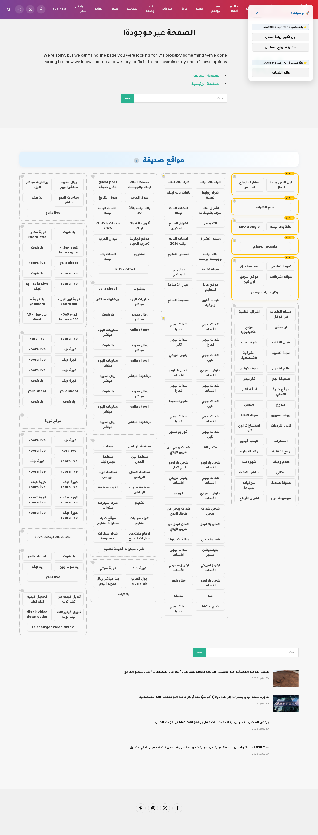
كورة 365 (139, 568)
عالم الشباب (265, 207)
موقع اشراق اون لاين (249, 279)
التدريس (210, 223)
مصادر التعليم (178, 254)
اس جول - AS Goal (37, 316)
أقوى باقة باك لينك (139, 225)
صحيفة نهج (281, 379)
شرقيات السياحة (249, 485)
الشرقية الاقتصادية (249, 355)
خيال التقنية (280, 342)
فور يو (178, 493)
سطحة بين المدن (139, 459)
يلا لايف (123, 594)
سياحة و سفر (80, 9)
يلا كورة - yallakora (37, 301)
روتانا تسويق (281, 415)
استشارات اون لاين (249, 427)
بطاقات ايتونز (178, 539)
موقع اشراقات (281, 277)
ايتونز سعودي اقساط (210, 372)
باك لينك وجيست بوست (210, 256)
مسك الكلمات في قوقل (281, 314)
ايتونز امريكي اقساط (178, 480)
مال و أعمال (234, 9)
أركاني (281, 472)
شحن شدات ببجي (210, 510)
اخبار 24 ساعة (178, 285)
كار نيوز (249, 379)
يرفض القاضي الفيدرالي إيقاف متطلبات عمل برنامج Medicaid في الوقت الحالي (212, 722)
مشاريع (139, 254)
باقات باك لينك (178, 192)
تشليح (139, 503)
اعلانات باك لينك (107, 256)
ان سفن (281, 327)
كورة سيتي (107, 568)
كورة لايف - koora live (69, 484)
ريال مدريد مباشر (140, 316)
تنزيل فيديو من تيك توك (69, 598)
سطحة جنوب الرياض (139, 489)
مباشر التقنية (249, 472)
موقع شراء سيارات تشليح (108, 520)
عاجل (183, 9)
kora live (37, 339)
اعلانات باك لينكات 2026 (52, 537)
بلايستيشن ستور (210, 552)
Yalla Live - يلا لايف (37, 286)
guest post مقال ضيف (107, 184)
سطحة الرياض (139, 446)
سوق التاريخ (107, 197)
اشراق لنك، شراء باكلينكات (210, 210)
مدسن (249, 404)
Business (60, 9)
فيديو (115, 9)
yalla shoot (107, 288)
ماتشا (178, 596)
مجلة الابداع (249, 415)
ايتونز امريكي (178, 355)
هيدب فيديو (249, 441)
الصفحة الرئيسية (205, 83)
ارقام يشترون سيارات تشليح (139, 535)
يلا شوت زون (68, 567)
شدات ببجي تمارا (178, 326)
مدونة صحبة (281, 483)
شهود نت (249, 462)
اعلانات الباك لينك (178, 210)
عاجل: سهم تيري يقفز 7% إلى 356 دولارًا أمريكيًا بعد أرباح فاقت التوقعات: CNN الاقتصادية (204, 697)
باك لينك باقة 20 (139, 210)
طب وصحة (149, 9)
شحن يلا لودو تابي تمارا (178, 464)
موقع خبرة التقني (281, 391)
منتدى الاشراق (210, 238)
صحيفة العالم (178, 300)
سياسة (132, 9)
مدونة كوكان (249, 368)
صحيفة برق (249, 266)
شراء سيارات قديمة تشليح (123, 549)
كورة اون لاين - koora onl (69, 301)
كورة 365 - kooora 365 (68, 316)
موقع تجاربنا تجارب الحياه (139, 241)
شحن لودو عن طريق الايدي (178, 526)
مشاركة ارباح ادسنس (249, 184)
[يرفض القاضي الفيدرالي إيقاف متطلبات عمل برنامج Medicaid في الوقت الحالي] (286, 728)
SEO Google (249, 227)
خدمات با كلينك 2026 (108, 225)
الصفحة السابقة (206, 75)
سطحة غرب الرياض (107, 474)
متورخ (281, 404)
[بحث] (9, 9)
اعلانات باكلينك (123, 269)
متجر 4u (210, 447)
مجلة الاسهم (280, 353)
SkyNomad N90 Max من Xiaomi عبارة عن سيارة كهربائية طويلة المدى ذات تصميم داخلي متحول (199, 747)
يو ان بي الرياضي (178, 271)
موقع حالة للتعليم (210, 287)
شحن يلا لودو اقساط (178, 372)
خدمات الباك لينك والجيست (139, 184)
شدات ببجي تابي (178, 342)
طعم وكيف (281, 462)
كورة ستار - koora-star (37, 234)
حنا (210, 596)
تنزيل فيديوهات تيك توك (69, 614)
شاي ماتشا (210, 606)
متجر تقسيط (178, 401)
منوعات (167, 9)
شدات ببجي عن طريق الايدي (178, 449)
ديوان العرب (108, 238)
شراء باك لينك (210, 182)
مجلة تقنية (210, 269)
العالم (99, 9)
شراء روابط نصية (210, 194)
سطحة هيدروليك (107, 459)
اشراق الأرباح (249, 498)
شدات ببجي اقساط (210, 326)
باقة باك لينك (280, 227)
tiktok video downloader (37, 614)
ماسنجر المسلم (265, 246)
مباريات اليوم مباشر (139, 301)
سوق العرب (139, 197)
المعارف (281, 441)
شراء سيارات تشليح (139, 520)
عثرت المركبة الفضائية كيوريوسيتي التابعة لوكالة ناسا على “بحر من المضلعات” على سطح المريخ (196, 672)
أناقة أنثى (249, 389)
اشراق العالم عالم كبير (178, 225)
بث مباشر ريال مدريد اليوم (108, 581)
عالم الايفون (281, 368)
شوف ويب (249, 342)
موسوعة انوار (281, 498)
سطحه (107, 446)
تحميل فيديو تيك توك (37, 598)
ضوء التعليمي (280, 266)
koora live (37, 263)
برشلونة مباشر (108, 299)
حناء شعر (178, 580)
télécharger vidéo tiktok (53, 627)
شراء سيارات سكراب (108, 505)
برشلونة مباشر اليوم (37, 184)
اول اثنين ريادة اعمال (281, 184)
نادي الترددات (281, 425)
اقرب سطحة (108, 487)
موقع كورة (53, 421)
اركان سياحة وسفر (265, 292)
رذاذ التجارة (249, 451)
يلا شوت (139, 288)
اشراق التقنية (249, 312)
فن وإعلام (215, 9)
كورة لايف (68, 349)
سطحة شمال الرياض (139, 474)
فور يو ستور (178, 432)
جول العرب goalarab (139, 581)
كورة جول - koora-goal (68, 249)
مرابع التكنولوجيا (249, 329)
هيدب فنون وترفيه (210, 302)
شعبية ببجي (210, 539)
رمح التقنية (281, 451)
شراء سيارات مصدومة (108, 535)
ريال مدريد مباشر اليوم (69, 184)
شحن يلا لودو (210, 524)
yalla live (53, 213)
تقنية (199, 9)
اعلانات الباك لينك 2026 (178, 241)
